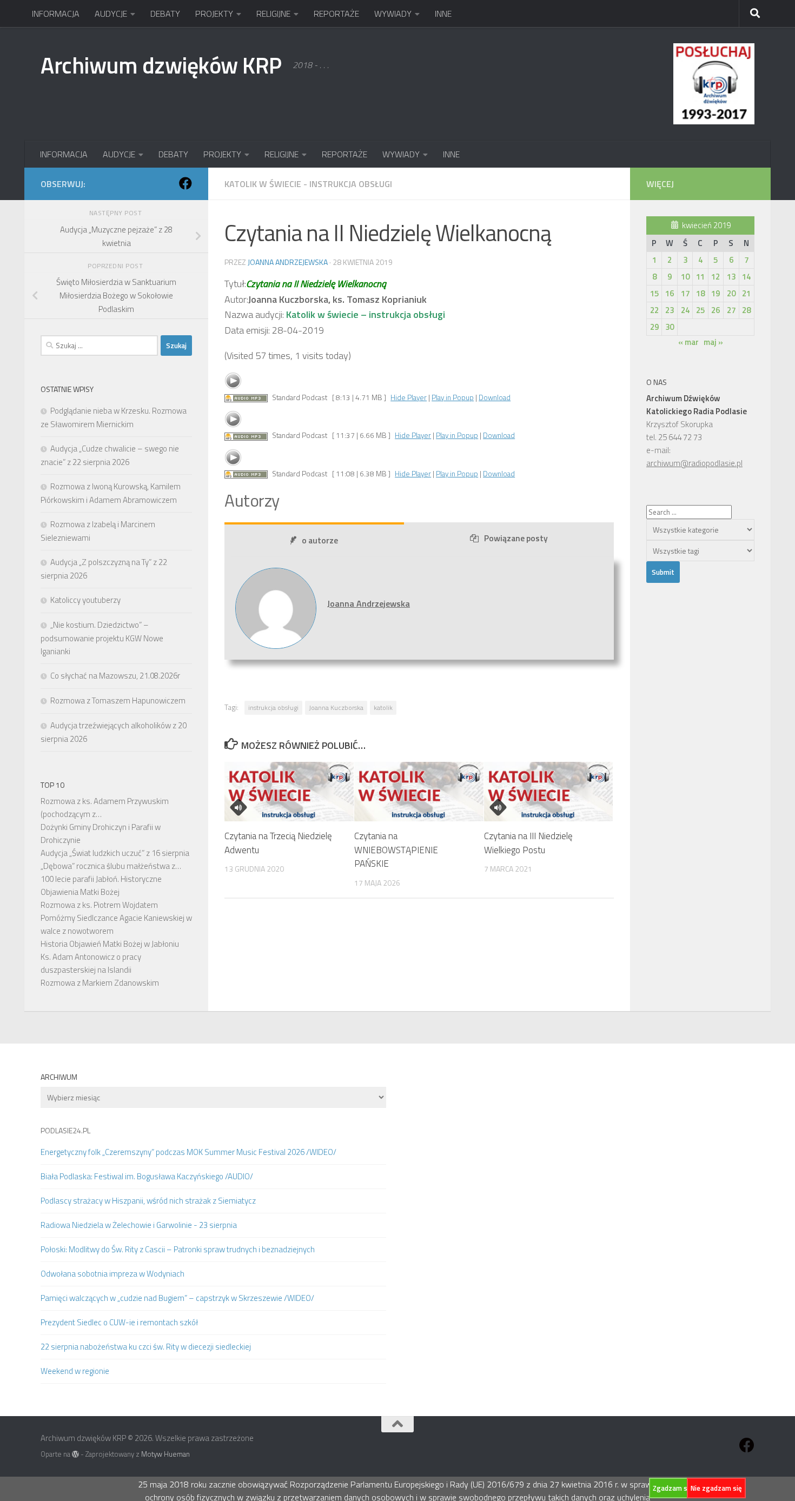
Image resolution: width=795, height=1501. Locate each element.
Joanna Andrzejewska (288, 262)
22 (654, 310)
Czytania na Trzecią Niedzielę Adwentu (278, 843)
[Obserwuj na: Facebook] (185, 183)
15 (654, 293)
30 (669, 327)
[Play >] (233, 380)
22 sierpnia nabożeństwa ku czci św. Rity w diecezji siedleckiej (146, 1346)
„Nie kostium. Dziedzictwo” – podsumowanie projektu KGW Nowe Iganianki (102, 638)
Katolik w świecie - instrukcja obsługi (308, 183)
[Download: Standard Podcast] (246, 397)
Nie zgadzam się (716, 1488)
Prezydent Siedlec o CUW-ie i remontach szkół (119, 1322)
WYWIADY (393, 13)
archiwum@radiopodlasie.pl (694, 463)
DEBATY (165, 13)
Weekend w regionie (75, 1371)
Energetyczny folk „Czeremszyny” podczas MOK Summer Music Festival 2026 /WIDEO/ (188, 1152)
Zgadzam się (673, 1488)
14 (746, 276)
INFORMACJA (56, 13)
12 (715, 276)
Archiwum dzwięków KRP (161, 65)
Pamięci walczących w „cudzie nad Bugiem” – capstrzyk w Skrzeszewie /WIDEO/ (177, 1298)
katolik (383, 707)
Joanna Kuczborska (336, 707)
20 (731, 293)
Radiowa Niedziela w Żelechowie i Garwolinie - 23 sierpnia (139, 1225)
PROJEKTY (214, 13)
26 (715, 310)
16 (669, 293)
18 (700, 293)
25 (700, 310)
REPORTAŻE (336, 13)
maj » (713, 342)
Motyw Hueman (165, 1454)
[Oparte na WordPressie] (75, 1454)
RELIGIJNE (273, 13)
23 (669, 310)
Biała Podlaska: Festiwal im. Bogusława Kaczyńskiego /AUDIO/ (147, 1176)
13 (731, 276)
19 (715, 293)
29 (654, 327)
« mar (688, 342)
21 (746, 293)
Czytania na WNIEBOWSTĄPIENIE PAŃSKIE (396, 850)
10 (685, 276)
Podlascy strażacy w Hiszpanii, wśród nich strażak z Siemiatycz (148, 1200)
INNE (443, 13)
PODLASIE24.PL (65, 1130)
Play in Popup (453, 397)
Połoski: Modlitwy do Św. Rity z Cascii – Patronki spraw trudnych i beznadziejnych (178, 1249)
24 (685, 310)
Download (495, 397)
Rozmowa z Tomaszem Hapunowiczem (118, 700)
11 (700, 276)
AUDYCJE (111, 13)
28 (746, 310)
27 (731, 310)
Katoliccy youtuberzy (85, 600)
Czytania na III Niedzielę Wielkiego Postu (528, 843)
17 (685, 293)
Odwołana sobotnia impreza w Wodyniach (112, 1273)
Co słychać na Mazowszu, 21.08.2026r (115, 675)
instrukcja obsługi (273, 707)
